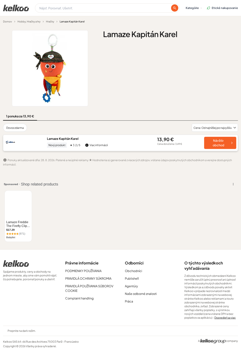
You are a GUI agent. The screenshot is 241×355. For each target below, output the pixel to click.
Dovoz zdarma (15, 127)
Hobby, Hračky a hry (28, 21)
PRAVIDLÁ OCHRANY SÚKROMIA (88, 278)
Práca (129, 301)
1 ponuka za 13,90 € (20, 116)
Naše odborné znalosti (141, 294)
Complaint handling (79, 298)
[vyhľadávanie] (174, 8)
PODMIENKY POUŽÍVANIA (83, 271)
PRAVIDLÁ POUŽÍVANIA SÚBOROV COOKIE (89, 288)
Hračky (50, 21)
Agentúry (131, 286)
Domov (7, 21)
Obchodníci (133, 271)
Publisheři (132, 278)
